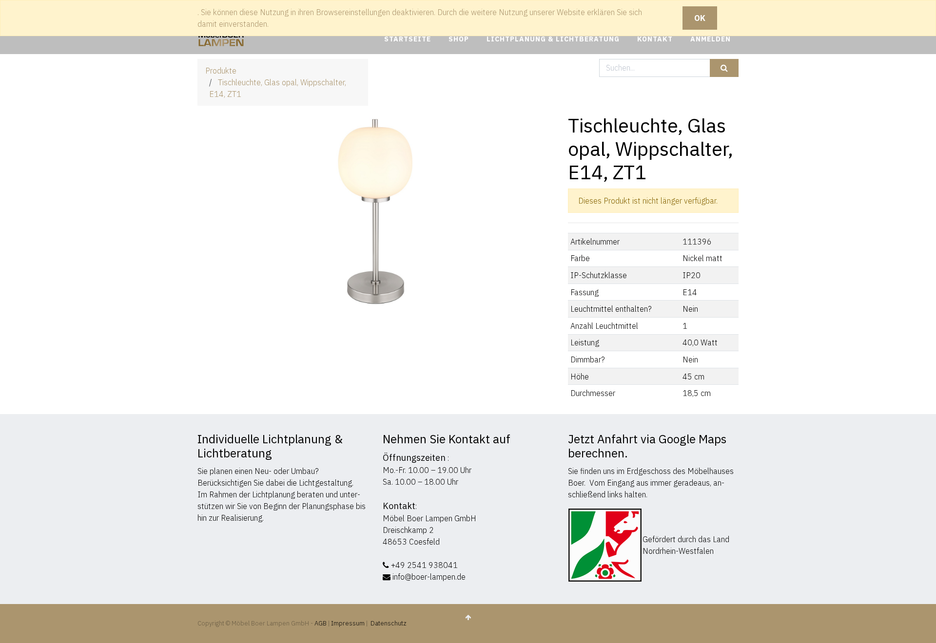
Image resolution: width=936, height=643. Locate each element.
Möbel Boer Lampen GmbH (429, 518)
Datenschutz (388, 623)
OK (699, 18)
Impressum (348, 623)
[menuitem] (407, 39)
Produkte (220, 71)
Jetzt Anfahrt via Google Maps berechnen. (647, 446)
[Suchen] (724, 68)
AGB (321, 623)
